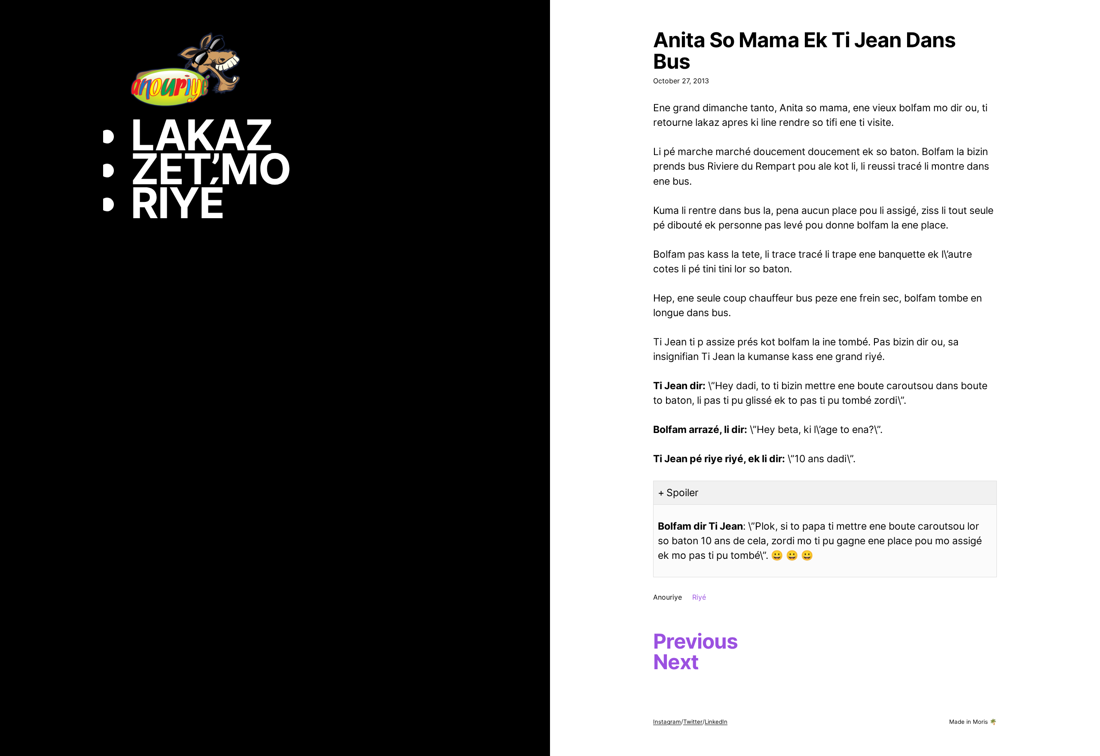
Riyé (699, 597)
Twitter (693, 721)
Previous (695, 641)
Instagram (667, 721)
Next (676, 661)
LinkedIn (716, 721)
